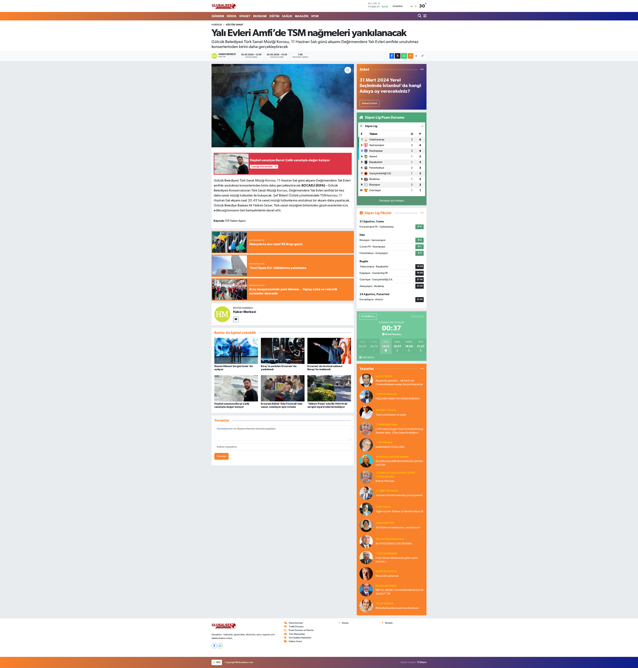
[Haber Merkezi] (222, 314)
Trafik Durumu (296, 626)
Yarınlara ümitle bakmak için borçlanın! (399, 495)
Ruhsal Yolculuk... (386, 481)
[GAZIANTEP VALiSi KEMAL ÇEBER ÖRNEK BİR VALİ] (366, 477)
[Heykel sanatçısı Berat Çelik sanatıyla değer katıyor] (236, 388)
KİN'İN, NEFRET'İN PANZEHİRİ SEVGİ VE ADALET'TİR (400, 592)
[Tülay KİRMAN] (366, 605)
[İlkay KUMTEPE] (366, 525)
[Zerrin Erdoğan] (366, 428)
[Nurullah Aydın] (366, 589)
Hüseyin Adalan (386, 394)
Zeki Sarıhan (384, 442)
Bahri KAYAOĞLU (386, 571)
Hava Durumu (296, 623)
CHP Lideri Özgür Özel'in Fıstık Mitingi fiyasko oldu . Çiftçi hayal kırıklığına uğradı (399, 431)
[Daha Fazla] (410, 56)
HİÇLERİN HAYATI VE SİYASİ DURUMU (398, 398)
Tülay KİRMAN (384, 603)
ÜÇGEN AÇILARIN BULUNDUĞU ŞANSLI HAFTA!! (399, 463)
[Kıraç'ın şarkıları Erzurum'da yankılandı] (283, 350)
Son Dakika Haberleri (300, 637)
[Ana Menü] (424, 16)
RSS (218, 662)
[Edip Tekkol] (366, 509)
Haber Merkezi (244, 312)
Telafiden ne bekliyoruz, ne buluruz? (398, 527)
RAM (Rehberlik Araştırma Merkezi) (397, 608)
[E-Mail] (236, 319)
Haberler (217, 25)
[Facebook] (214, 645)
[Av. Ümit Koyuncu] (366, 493)
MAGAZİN (301, 16)
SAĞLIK (287, 16)
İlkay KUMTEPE (385, 523)
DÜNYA (231, 16)
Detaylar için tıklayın (391, 200)
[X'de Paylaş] (397, 56)
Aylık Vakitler (368, 357)
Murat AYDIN (384, 376)
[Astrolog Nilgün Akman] (366, 460)
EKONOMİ (260, 16)
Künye (345, 623)
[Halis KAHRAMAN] (366, 557)
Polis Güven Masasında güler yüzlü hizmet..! (397, 560)
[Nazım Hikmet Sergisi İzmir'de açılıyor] (236, 350)
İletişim (389, 623)
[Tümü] (422, 69)
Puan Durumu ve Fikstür (301, 630)
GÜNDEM (218, 16)
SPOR (315, 16)
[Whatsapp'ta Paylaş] (404, 56)
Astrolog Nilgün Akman (392, 457)
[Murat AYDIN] (366, 380)
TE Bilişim (421, 662)
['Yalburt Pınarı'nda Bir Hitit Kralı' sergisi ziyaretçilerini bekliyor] (329, 388)
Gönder (221, 456)
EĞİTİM (274, 16)
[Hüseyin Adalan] (366, 396)
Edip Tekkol (383, 507)
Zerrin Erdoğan (386, 425)
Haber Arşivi (295, 641)
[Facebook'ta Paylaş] (391, 56)
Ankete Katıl (369, 103)
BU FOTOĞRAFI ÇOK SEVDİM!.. (394, 543)
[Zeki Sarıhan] (366, 444)
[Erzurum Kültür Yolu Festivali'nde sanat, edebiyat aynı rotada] (283, 388)
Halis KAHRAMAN (386, 553)
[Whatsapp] (220, 645)
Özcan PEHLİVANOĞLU (390, 539)
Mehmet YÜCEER (386, 410)
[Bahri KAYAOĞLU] (366, 573)
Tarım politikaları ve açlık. (391, 414)
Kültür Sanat (234, 25)
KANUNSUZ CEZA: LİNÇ (390, 447)
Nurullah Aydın (386, 586)
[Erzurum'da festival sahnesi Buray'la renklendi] (329, 350)
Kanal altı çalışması (387, 575)
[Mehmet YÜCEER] (366, 412)
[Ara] (420, 16)
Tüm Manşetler (297, 634)
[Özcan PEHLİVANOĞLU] (366, 541)
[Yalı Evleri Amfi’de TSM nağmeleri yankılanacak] (283, 105)
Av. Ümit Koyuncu (387, 491)
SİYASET (244, 16)
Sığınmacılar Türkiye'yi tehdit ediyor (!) (399, 511)
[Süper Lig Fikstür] (422, 213)
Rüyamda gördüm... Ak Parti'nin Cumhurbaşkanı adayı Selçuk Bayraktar (399, 382)
